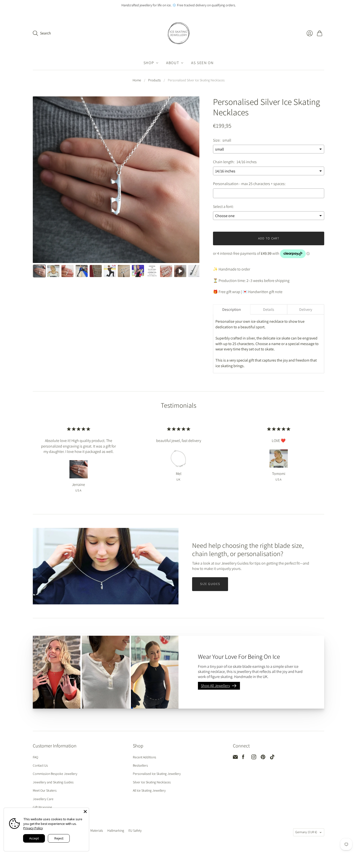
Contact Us (40, 765)
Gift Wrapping (42, 807)
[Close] (85, 811)
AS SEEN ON (202, 62)
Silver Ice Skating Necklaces (152, 782)
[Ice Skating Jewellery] (178, 33)
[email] (235, 758)
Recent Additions (144, 757)
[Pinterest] (263, 758)
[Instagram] (253, 758)
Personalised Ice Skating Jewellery (157, 773)
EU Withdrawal (157, 831)
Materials (96, 830)
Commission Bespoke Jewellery (55, 773)
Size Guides (210, 584)
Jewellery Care (43, 799)
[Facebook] (243, 758)
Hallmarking (115, 830)
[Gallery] (116, 187)
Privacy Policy (33, 828)
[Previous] (40, 180)
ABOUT (172, 62)
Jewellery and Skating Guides (53, 782)
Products (154, 80)
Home (137, 80)
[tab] (231, 309)
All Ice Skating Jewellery (149, 790)
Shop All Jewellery (215, 685)
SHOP (149, 62)
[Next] (192, 180)
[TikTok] (272, 758)
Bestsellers (140, 765)
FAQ (35, 757)
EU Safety (135, 830)
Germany (306, 832)
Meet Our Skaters (45, 790)
